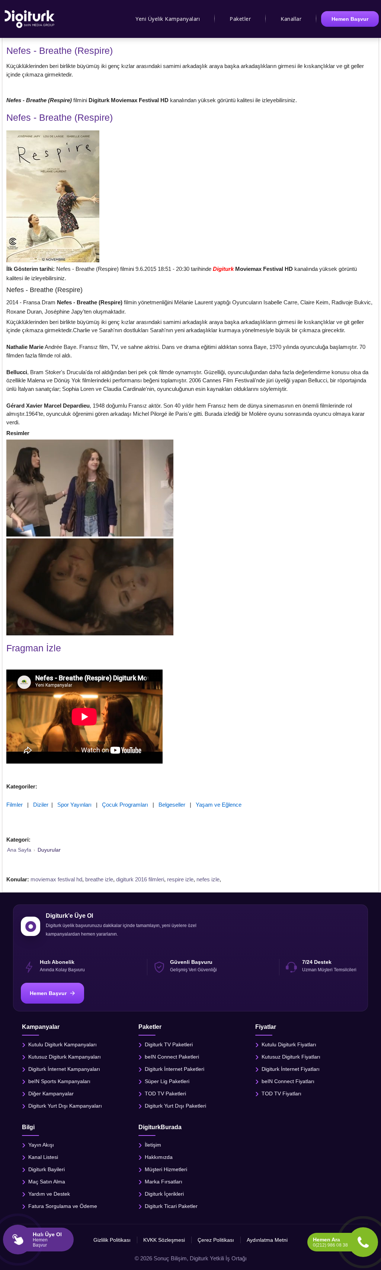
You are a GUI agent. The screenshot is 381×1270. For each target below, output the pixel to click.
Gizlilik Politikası (112, 1240)
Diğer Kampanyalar (51, 1093)
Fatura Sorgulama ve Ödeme (62, 1206)
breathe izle (99, 879)
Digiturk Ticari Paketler (171, 1206)
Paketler (240, 18)
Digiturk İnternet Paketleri (174, 1069)
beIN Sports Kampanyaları (59, 1081)
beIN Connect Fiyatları (288, 1081)
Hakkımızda (159, 1157)
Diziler (40, 804)
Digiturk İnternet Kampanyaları (64, 1069)
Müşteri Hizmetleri (166, 1169)
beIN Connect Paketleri (172, 1057)
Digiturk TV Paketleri (169, 1044)
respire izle (180, 879)
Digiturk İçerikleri (164, 1194)
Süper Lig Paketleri (167, 1081)
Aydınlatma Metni (267, 1240)
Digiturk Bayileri (46, 1169)
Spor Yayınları (74, 804)
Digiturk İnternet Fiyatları (291, 1069)
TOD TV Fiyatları (281, 1093)
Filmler (14, 804)
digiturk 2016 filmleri (140, 879)
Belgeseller (172, 804)
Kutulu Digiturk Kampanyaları (62, 1044)
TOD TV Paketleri (165, 1093)
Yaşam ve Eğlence (218, 804)
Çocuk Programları (125, 804)
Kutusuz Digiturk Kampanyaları (64, 1057)
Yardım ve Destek (49, 1194)
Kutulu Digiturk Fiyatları (289, 1044)
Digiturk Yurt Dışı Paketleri (175, 1106)
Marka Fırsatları (163, 1182)
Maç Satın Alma (46, 1182)
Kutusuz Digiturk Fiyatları (291, 1057)
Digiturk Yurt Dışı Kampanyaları (65, 1106)
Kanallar (291, 18)
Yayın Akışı (41, 1145)
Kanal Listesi (43, 1157)
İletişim (153, 1145)
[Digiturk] (30, 19)
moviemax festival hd (56, 879)
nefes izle (208, 879)
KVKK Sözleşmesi (164, 1240)
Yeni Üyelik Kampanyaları (167, 18)
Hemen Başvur (350, 19)
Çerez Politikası (216, 1240)
